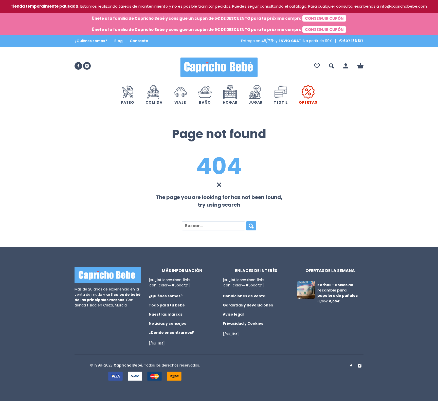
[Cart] (360, 66)
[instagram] (87, 66)
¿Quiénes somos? (91, 40)
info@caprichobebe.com (403, 6)
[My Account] (345, 65)
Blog (118, 40)
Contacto (139, 40)
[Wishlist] (317, 65)
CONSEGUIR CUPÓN (324, 18)
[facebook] (78, 66)
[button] (331, 65)
